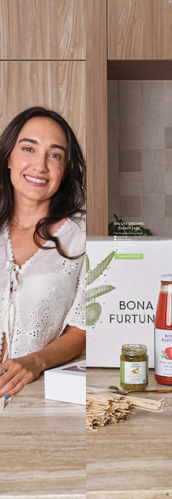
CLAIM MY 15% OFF (129, 256)
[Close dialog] (170, 2)
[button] (167, 494)
